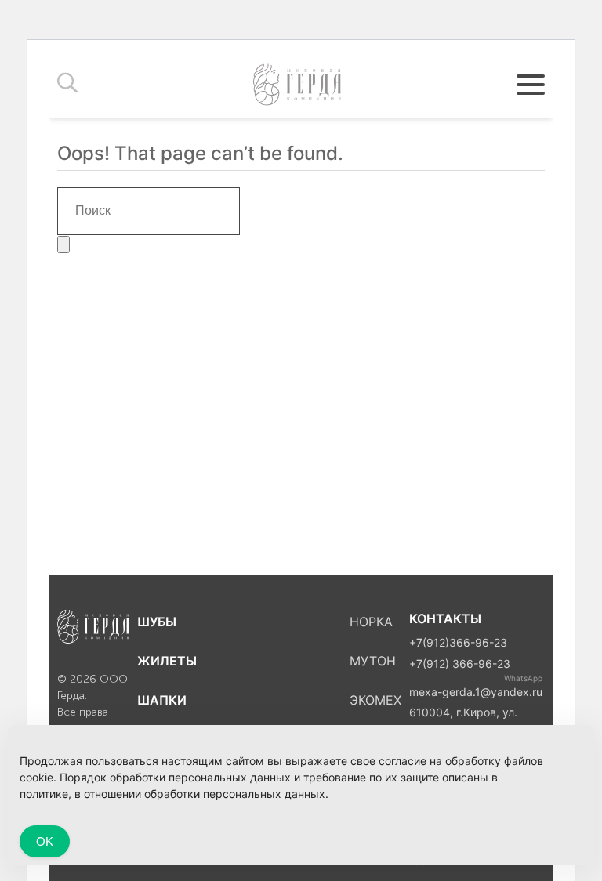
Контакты (445, 618)
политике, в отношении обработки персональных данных (172, 793)
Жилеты (167, 661)
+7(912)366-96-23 (458, 642)
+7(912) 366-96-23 (459, 663)
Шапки (162, 700)
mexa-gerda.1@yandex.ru (475, 691)
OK (44, 841)
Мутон (373, 661)
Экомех (375, 700)
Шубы (156, 621)
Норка (371, 621)
